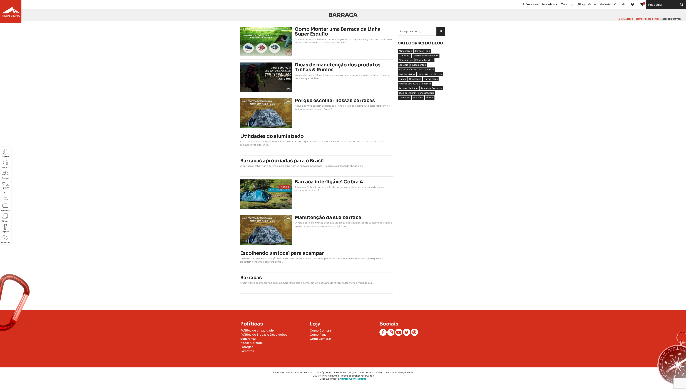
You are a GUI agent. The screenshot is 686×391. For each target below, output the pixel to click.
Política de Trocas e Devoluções (263, 335)
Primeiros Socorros (431, 88)
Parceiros (247, 351)
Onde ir (403, 79)
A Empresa (530, 4)
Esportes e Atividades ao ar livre (416, 69)
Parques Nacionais (409, 88)
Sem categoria (426, 93)
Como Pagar (319, 335)
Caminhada (405, 55)
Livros (428, 74)
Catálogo (567, 4)
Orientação (415, 79)
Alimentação (405, 51)
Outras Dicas (431, 79)
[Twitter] (406, 332)
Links (420, 74)
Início (621, 18)
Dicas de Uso (652, 18)
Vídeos (430, 97)
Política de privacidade (257, 330)
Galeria (605, 4)
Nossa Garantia (251, 343)
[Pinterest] (414, 332)
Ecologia (403, 65)
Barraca (418, 51)
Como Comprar (321, 330)
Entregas (246, 347)
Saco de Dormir (407, 93)
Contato (620, 4)
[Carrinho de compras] (641, 4)
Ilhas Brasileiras (407, 74)
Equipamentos (418, 65)
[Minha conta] (632, 4)
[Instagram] (390, 332)
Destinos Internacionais (426, 55)
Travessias (404, 97)
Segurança (248, 339)
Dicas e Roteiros (634, 18)
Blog (581, 4)
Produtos (548, 4)
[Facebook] (383, 332)
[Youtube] (398, 332)
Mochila (438, 74)
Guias (592, 4)
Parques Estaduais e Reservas (415, 83)
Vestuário (417, 97)
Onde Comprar (320, 339)
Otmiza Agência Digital (353, 378)
